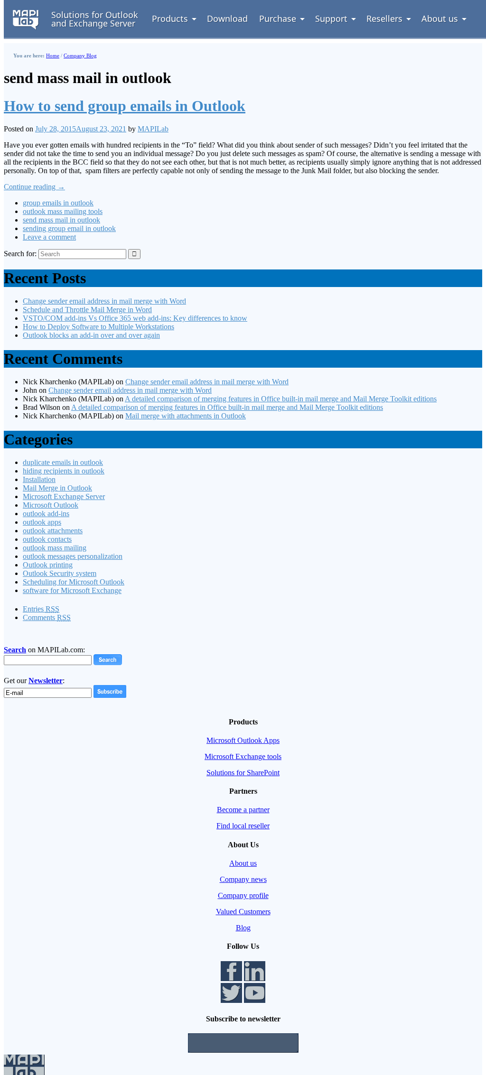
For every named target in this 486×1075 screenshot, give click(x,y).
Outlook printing (48, 565)
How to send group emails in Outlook (124, 105)
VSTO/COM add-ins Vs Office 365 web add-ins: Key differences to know (135, 318)
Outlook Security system (59, 573)
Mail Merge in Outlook (57, 488)
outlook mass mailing (54, 548)
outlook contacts (47, 539)
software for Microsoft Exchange (72, 590)
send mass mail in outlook (61, 220)
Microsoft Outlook (50, 505)
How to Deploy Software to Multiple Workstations (98, 327)
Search (15, 650)
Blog (243, 928)
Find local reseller (243, 826)
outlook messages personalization (72, 556)
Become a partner (243, 810)
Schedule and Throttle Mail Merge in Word (87, 310)
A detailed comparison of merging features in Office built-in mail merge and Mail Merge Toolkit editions (281, 399)
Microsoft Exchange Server (64, 496)
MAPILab (153, 129)
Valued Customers (243, 912)
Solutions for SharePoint (243, 773)
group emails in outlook (58, 203)
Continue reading (34, 187)
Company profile (243, 895)
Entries (41, 609)
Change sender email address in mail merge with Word (104, 301)
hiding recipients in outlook (63, 471)
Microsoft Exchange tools (243, 756)
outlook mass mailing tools (63, 211)
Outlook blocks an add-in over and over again (91, 335)
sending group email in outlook (69, 228)
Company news (243, 879)
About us (243, 863)
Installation (39, 479)
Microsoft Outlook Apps (243, 740)
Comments (47, 617)
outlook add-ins (46, 514)
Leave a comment (49, 237)
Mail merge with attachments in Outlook (185, 416)
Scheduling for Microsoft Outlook (73, 582)
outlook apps (42, 522)
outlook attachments (53, 531)
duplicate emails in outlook (63, 462)
